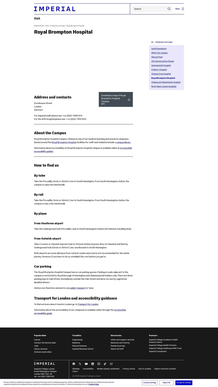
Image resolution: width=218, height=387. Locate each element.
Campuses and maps (58, 26)
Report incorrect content (165, 369)
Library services (40, 349)
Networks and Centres (120, 343)
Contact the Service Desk (45, 343)
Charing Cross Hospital (161, 74)
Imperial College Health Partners (162, 345)
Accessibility (88, 369)
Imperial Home (39, 26)
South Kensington (159, 48)
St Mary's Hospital (159, 69)
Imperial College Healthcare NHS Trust (165, 348)
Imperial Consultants (158, 351)
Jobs (36, 346)
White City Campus (159, 53)
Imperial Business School (82, 349)
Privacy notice (129, 369)
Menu (177, 9)
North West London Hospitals (163, 86)
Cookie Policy (93, 384)
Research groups (118, 346)
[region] (109, 383)
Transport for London (88, 304)
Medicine (76, 343)
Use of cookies (144, 369)
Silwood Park (156, 57)
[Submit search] (169, 9)
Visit (37, 18)
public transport (78, 288)
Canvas (37, 340)
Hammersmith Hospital (161, 65)
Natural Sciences (79, 346)
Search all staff (117, 349)
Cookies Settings (149, 383)
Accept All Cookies (184, 383)
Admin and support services (122, 340)
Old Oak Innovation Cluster (162, 61)
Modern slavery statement (108, 369)
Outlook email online (42, 352)
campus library (123, 142)
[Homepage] (82, 8)
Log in (75, 371)
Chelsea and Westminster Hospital (165, 82)
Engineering (77, 340)
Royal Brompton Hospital (75, 26)
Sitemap (75, 369)
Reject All (166, 383)
